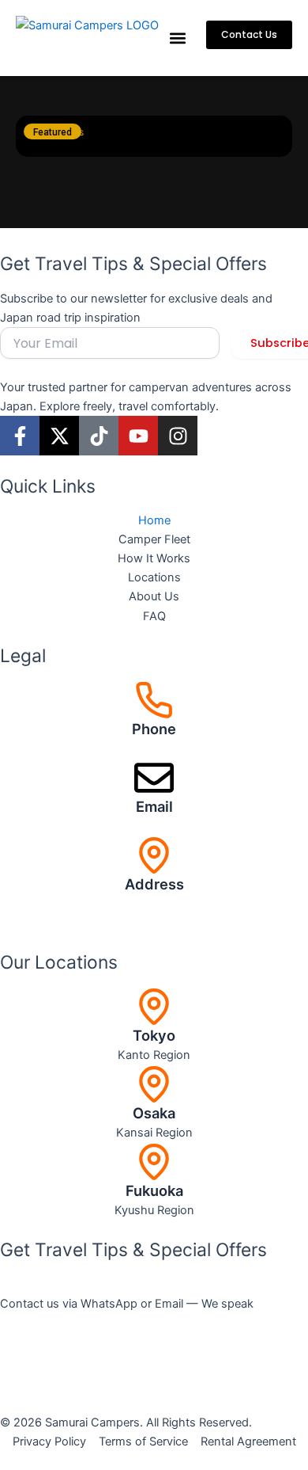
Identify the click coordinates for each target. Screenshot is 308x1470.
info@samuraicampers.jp (154, 826)
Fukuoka (154, 1190)
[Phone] (154, 700)
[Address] (154, 855)
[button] (177, 38)
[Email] (154, 778)
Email (154, 806)
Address (154, 884)
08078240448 (154, 748)
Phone (154, 728)
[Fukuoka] (154, 1162)
